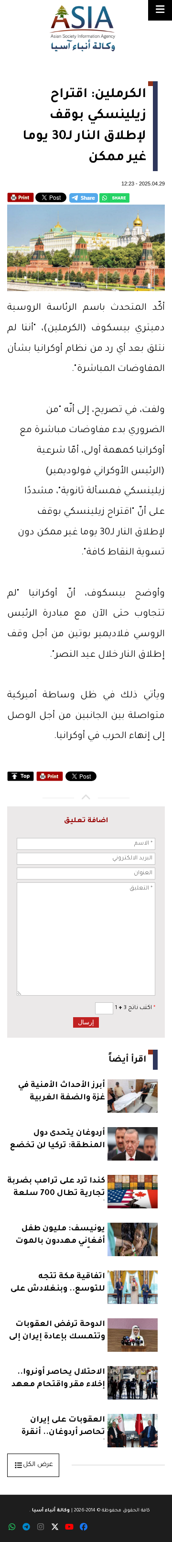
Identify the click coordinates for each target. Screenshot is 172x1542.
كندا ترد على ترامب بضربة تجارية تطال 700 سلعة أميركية (56, 1188)
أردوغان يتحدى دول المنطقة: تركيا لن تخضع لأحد (57, 1140)
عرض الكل (38, 1464)
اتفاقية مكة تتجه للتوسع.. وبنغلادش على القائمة (58, 1284)
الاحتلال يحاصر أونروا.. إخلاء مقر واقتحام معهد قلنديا (58, 1379)
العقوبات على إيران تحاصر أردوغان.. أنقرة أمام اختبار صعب (63, 1427)
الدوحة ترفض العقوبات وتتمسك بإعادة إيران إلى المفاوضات (57, 1332)
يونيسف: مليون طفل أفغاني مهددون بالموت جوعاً (60, 1236)
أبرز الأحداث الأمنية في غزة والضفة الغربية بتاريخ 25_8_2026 (61, 1093)
